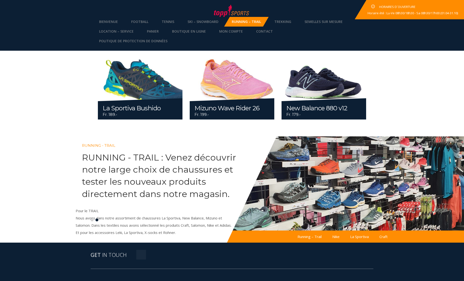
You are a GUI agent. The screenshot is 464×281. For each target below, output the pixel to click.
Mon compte (231, 31)
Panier (153, 31)
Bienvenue (108, 21)
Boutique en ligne (189, 31)
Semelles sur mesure (323, 21)
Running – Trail (246, 21)
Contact (264, 31)
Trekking (282, 21)
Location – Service (116, 31)
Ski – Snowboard (203, 21)
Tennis (168, 21)
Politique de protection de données (133, 41)
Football (139, 21)
